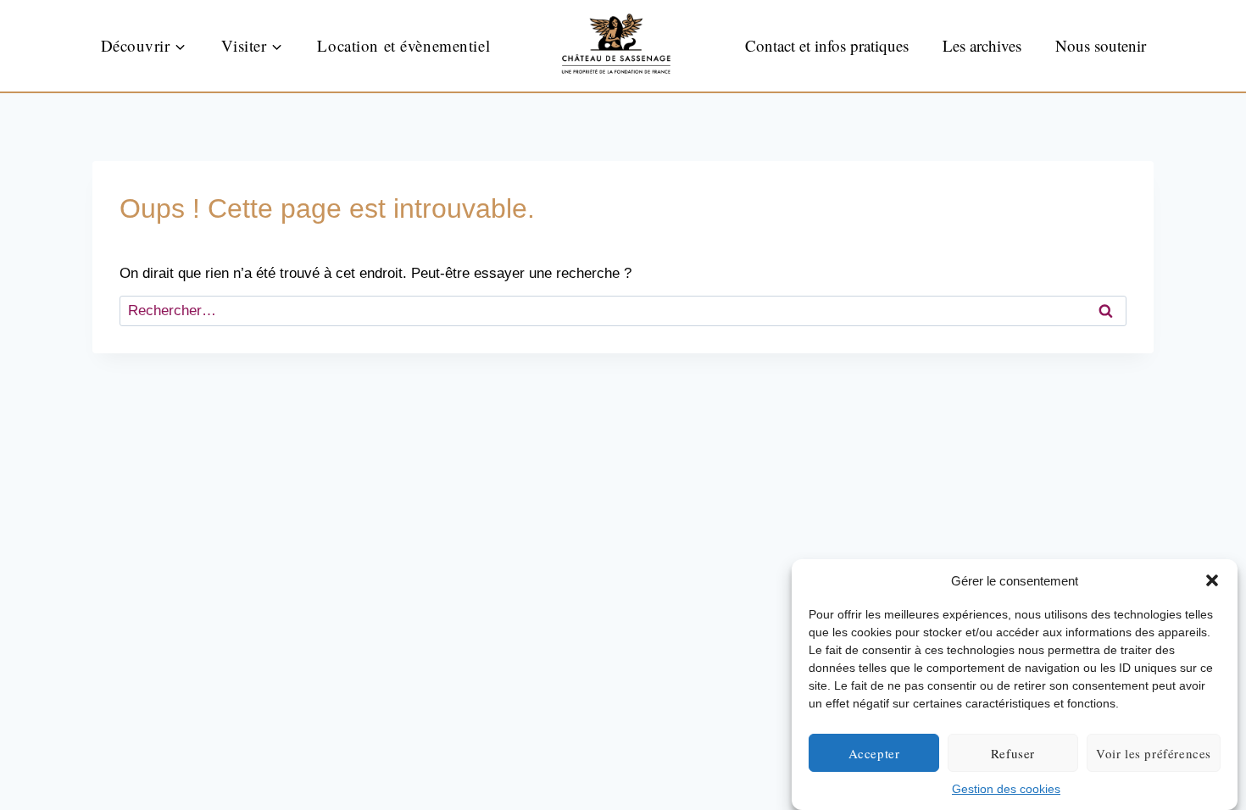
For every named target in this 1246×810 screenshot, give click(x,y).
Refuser (1013, 753)
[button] (1212, 580)
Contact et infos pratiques (827, 45)
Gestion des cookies (1006, 789)
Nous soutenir (1100, 45)
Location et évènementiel (403, 45)
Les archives (982, 45)
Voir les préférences (1153, 753)
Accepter (874, 753)
